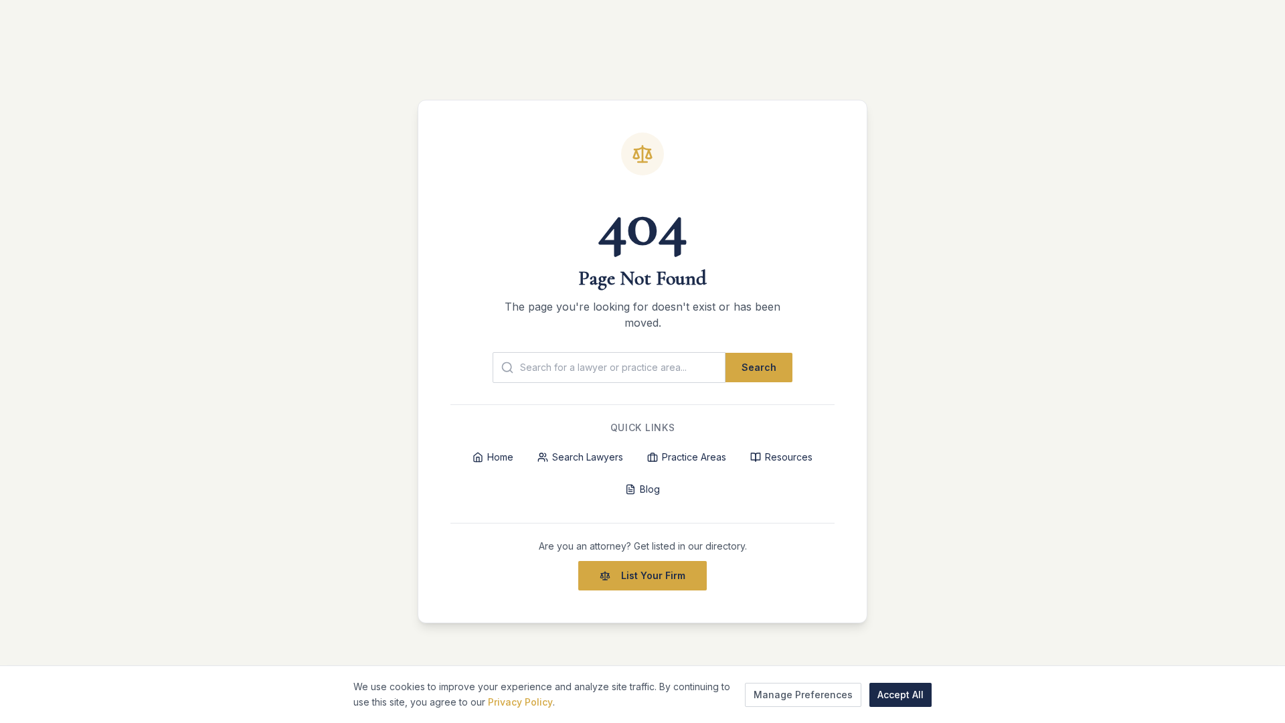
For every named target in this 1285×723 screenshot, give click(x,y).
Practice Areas (694, 457)
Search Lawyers (587, 457)
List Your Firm (653, 575)
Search (759, 367)
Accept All (900, 694)
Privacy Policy (520, 701)
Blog (650, 489)
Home (500, 457)
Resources (788, 457)
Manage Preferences (803, 694)
